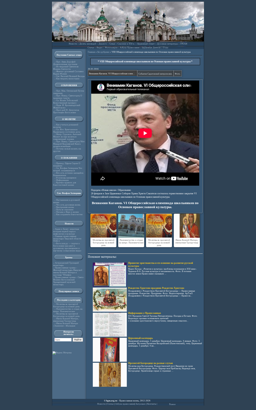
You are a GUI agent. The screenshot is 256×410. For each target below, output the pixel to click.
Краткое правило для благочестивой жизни (64, 183)
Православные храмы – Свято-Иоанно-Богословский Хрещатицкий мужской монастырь (68, 281)
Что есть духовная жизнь (68, 204)
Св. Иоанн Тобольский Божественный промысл (65, 101)
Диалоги (103, 43)
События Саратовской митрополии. (155, 74)
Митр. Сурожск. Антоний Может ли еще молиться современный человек (67, 136)
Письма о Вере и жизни (67, 212)
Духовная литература (167, 43)
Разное (172, 404)
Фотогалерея (111, 47)
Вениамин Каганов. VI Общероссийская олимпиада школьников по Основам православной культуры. (113, 73)
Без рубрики (103, 52)
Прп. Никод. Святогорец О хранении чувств (67, 96)
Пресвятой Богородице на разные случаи (150, 363)
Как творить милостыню (67, 78)
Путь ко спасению (64, 209)
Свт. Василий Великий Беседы (70, 76)
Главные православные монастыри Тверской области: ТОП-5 (67, 238)
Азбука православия (124, 404)
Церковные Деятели (151, 47)
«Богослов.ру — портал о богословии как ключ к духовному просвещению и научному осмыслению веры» (67, 247)
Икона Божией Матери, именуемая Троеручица (66, 319)
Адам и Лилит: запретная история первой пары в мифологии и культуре (66, 231)
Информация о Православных (144, 313)
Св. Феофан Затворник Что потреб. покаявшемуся (67, 169)
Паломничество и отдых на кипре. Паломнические (67, 310)
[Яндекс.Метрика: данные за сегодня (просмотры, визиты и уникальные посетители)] (62, 353)
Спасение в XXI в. (126, 43)
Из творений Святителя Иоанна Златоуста (65, 67)
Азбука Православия (129, 47)
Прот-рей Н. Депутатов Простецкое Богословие (66, 111)
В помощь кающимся (66, 177)
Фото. (178, 74)
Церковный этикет (146, 43)
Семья (112, 43)
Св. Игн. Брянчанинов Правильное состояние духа (66, 130)
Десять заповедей (87, 43)
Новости (73, 43)
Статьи (91, 47)
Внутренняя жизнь (65, 207)
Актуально (140, 404)
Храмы (68, 257)
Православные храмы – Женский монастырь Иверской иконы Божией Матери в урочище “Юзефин (67, 271)
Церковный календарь (140, 338)
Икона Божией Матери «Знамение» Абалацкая (65, 324)
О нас (165, 47)
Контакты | (152, 404)
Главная (91, 52)
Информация (62, 180)
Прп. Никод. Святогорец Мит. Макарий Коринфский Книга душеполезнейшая (69, 143)
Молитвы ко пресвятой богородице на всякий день (66, 305)
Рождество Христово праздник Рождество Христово (156, 288)
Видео (100, 47)
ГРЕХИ (183, 43)
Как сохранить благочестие (69, 214)
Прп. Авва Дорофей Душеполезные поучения (65, 62)
